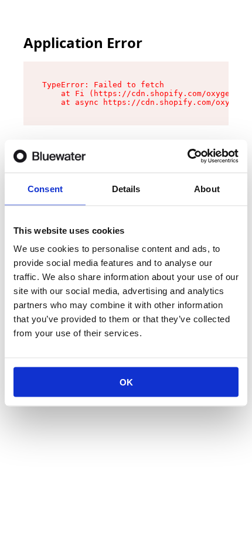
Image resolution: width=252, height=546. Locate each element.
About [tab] (207, 188)
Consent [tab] (45, 188)
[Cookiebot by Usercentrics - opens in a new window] (187, 156)
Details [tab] (126, 188)
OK (126, 382)
